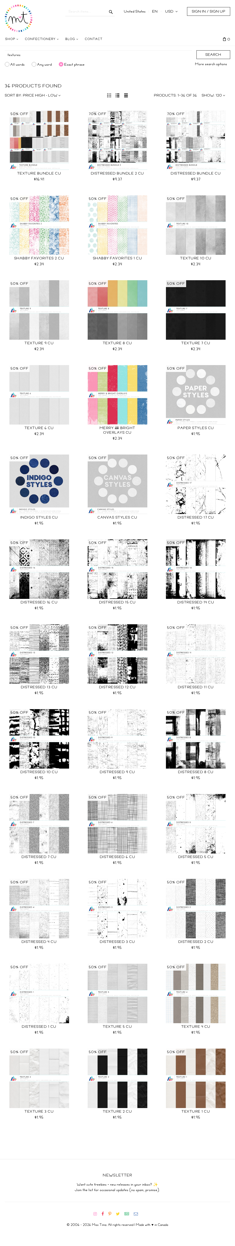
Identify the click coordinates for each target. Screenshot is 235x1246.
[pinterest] (111, 1214)
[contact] (138, 1214)
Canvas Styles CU (117, 517)
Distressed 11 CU (196, 687)
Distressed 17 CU (196, 517)
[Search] (111, 11)
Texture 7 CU (195, 343)
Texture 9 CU (39, 343)
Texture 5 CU (117, 1026)
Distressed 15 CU (117, 602)
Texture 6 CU (39, 428)
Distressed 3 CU (117, 942)
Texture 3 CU (39, 1111)
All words (17, 64)
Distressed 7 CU (39, 857)
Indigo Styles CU (39, 517)
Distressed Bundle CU (196, 173)
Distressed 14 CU (195, 602)
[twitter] (119, 1214)
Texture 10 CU (196, 258)
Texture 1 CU (196, 1111)
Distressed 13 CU (39, 687)
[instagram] (97, 1214)
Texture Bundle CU (39, 173)
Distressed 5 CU (196, 857)
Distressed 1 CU (39, 1026)
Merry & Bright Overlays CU (117, 430)
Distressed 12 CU (117, 687)
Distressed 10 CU (39, 772)
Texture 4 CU (195, 1026)
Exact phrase (74, 64)
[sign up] (128, 1214)
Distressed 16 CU (39, 602)
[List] (118, 95)
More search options (211, 64)
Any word (44, 64)
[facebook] (104, 1214)
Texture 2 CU (117, 1111)
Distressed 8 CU (196, 772)
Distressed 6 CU (117, 857)
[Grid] (109, 95)
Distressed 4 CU (39, 942)
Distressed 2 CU (196, 942)
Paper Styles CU (196, 428)
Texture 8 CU (117, 343)
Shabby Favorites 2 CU (39, 258)
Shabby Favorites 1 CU (117, 258)
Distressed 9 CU (117, 772)
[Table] (126, 95)
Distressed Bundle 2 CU (117, 173)
